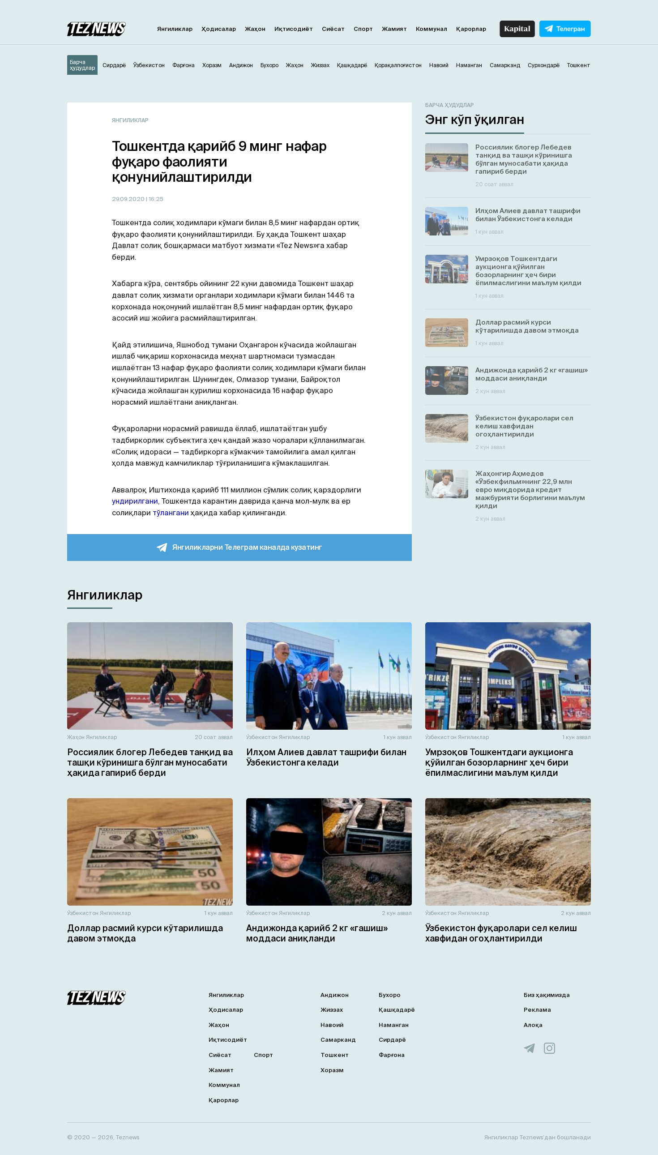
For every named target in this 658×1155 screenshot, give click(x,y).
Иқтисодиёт (293, 29)
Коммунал (431, 29)
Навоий (331, 1025)
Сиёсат (333, 29)
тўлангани (171, 513)
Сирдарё (392, 1039)
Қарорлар (471, 29)
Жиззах (331, 1009)
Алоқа (533, 1025)
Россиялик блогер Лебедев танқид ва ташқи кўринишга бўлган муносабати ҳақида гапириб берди (150, 762)
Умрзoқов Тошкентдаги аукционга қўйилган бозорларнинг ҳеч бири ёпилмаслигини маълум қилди (499, 762)
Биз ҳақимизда (547, 995)
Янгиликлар (174, 29)
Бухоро (390, 995)
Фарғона (392, 1055)
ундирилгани (135, 501)
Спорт (363, 29)
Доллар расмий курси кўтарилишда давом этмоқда (145, 933)
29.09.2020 (129, 199)
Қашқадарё (397, 1009)
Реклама (537, 1009)
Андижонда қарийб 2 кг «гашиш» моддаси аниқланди (317, 933)
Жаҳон (255, 29)
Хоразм (332, 1070)
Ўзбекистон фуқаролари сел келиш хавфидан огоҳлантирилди (501, 933)
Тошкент (334, 1055)
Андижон (334, 995)
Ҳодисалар (218, 29)
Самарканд (338, 1039)
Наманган (394, 1025)
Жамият (394, 29)
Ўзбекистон (262, 737)
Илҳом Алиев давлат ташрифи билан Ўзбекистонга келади (326, 757)
